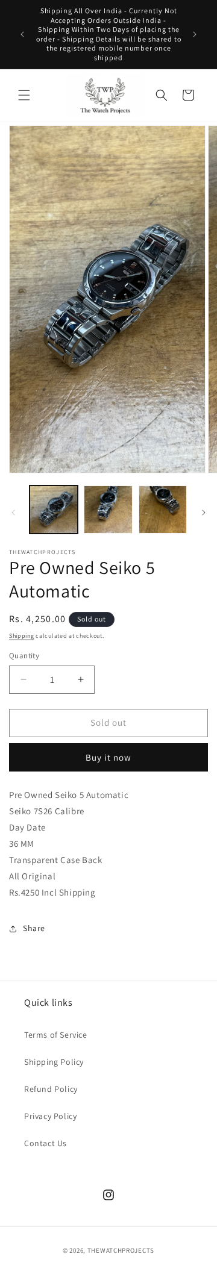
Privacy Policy (50, 1116)
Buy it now (108, 757)
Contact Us (45, 1143)
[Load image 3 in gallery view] (163, 509)
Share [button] (34, 928)
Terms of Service (55, 1034)
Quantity (24, 655)
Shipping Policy (54, 1061)
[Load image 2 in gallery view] (108, 509)
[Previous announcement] (22, 34)
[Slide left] (13, 512)
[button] (24, 95)
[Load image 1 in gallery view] (54, 509)
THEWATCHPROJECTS (120, 1250)
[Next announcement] (194, 34)
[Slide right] (203, 512)
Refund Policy (51, 1088)
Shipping (21, 636)
